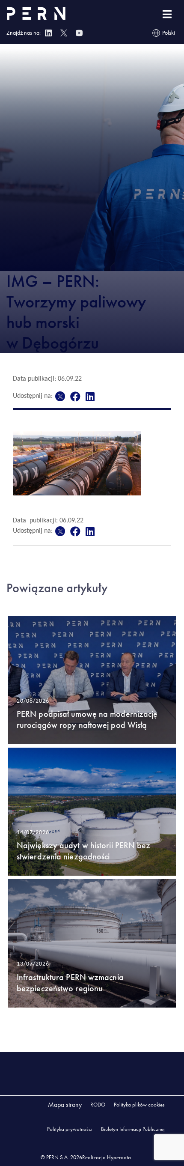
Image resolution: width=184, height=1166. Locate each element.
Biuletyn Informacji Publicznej (133, 1129)
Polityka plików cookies (139, 1104)
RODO (97, 1104)
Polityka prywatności (69, 1129)
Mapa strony (65, 1104)
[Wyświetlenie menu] (167, 14)
